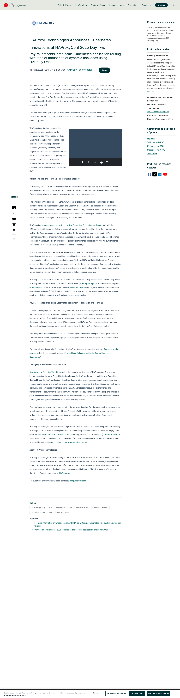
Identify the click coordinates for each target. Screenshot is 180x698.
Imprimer (151, 138)
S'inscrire (161, 5)
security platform (82, 508)
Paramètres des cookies (116, 693)
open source (60, 508)
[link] (65, 5)
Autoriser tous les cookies (158, 693)
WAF (50, 512)
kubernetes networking (100, 508)
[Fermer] (176, 693)
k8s (50, 508)
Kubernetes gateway (38, 508)
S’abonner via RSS (155, 146)
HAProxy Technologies (79, 69)
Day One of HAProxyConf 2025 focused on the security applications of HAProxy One (71, 530)
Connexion (146, 5)
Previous (70, 142)
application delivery (63, 512)
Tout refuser (137, 693)
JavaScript (152, 154)
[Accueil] (15, 5)
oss (70, 508)
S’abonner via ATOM (156, 150)
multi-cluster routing (38, 512)
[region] (90, 693)
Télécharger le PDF (155, 142)
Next (120, 142)
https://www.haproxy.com (158, 111)
